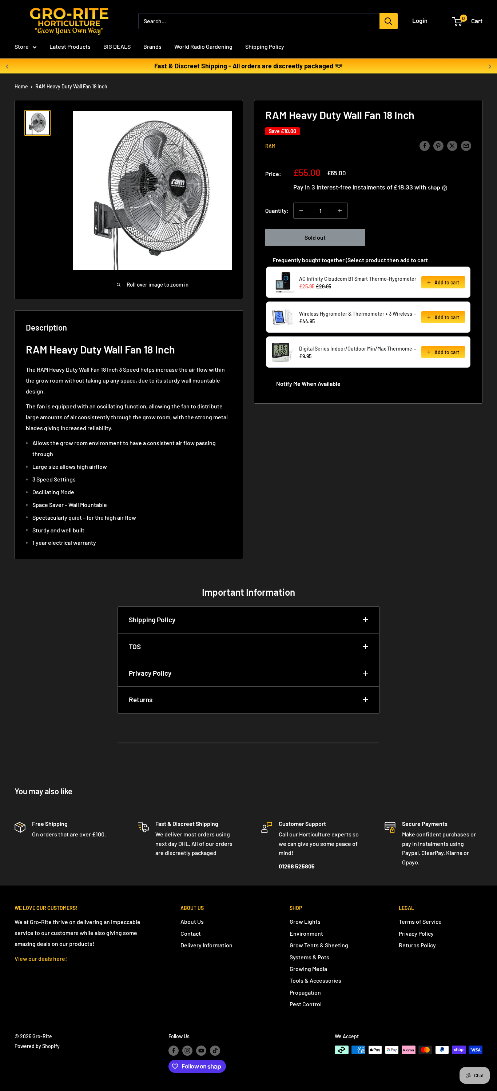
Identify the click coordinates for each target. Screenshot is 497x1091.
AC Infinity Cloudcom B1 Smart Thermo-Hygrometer (357, 279)
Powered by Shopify (37, 1046)
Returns (140, 699)
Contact (190, 933)
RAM (270, 146)
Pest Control (306, 1003)
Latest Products (70, 46)
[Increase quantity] (339, 210)
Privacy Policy (150, 673)
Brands (152, 46)
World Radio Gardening (203, 46)
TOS (135, 646)
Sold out (315, 237)
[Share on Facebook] (425, 145)
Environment (306, 933)
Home (21, 86)
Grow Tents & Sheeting (319, 945)
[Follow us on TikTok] (215, 1051)
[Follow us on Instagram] (187, 1051)
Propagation (305, 992)
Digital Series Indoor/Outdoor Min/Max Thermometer (358, 348)
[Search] (388, 21)
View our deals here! (41, 958)
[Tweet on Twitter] (452, 145)
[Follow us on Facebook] (173, 1051)
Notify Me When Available (308, 383)
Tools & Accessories (315, 980)
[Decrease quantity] (301, 210)
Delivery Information (206, 945)
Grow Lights (305, 921)
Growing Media (308, 968)
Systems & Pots (309, 957)
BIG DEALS (117, 46)
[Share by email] (466, 145)
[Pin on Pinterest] (438, 145)
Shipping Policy (264, 46)
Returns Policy (417, 945)
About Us (192, 921)
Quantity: (277, 210)
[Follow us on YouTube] (201, 1051)
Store (22, 46)
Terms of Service (420, 921)
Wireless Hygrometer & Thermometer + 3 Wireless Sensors (358, 314)
